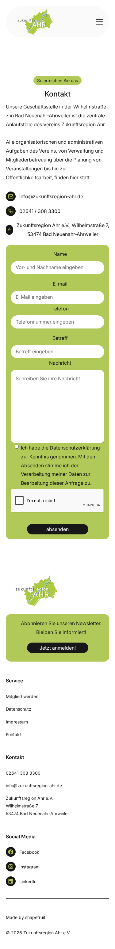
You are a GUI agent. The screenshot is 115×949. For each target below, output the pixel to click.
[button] (98, 21)
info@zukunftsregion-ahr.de (34, 785)
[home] (32, 21)
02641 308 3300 (23, 773)
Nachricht (60, 363)
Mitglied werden (22, 696)
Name (60, 254)
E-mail (60, 284)
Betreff (60, 338)
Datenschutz (18, 709)
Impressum (17, 721)
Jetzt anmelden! (58, 648)
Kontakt (13, 734)
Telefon (60, 309)
